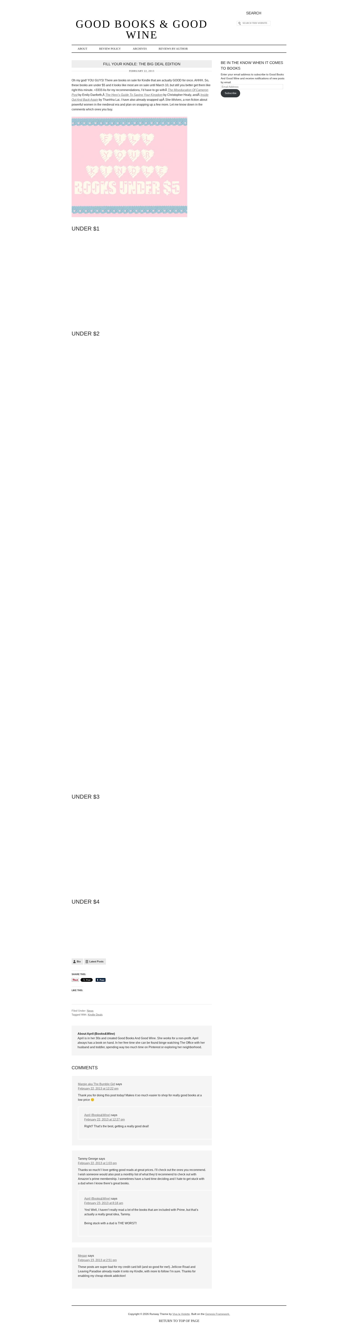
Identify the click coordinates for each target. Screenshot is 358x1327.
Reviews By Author (173, 48)
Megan (82, 1255)
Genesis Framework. (217, 1313)
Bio (79, 961)
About (82, 48)
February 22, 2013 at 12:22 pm (98, 1088)
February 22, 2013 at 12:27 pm (104, 1119)
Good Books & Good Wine (142, 29)
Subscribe (230, 93)
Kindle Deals (95, 1014)
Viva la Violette (181, 1313)
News (90, 1010)
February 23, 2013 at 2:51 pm (97, 1260)
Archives (140, 48)
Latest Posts (96, 961)
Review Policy (110, 48)
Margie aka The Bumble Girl (96, 1084)
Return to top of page (179, 1321)
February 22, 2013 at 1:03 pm (97, 1163)
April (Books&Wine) (97, 1115)
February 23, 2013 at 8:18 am (103, 1203)
